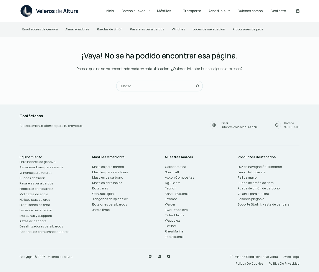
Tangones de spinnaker (110, 199)
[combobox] (154, 86)
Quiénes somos (250, 10)
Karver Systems (177, 193)
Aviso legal (291, 257)
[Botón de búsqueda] (197, 86)
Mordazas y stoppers (36, 215)
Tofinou (171, 226)
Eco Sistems (174, 236)
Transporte (192, 10)
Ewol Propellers (176, 209)
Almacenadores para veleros (41, 167)
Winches (178, 29)
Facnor (170, 188)
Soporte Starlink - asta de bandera (263, 204)
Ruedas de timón (109, 29)
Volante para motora (253, 193)
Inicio (109, 10)
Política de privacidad (284, 263)
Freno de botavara (252, 172)
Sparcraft (172, 172)
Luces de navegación (209, 29)
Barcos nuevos (133, 10)
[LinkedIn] (159, 256)
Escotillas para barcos (36, 188)
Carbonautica (175, 166)
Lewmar (171, 199)
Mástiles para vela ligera (110, 172)
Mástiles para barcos (108, 166)
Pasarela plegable (251, 199)
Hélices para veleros (35, 199)
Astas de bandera (33, 221)
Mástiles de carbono (107, 177)
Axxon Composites (179, 177)
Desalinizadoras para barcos (41, 226)
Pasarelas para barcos (147, 29)
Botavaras (100, 188)
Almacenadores (77, 29)
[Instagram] (150, 256)
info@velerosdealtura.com (240, 127)
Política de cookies (249, 263)
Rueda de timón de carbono (259, 188)
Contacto (278, 10)
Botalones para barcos (109, 204)
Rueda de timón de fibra (256, 183)
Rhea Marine (174, 231)
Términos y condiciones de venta (254, 257)
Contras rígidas (103, 193)
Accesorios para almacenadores (44, 231)
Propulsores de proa (248, 29)
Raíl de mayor (248, 177)
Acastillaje (217, 10)
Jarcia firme (101, 209)
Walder (170, 204)
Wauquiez (172, 220)
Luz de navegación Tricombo (260, 166)
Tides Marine (174, 215)
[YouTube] (168, 256)
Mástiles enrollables (107, 183)
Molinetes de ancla (34, 194)
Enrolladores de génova (40, 29)
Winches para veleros (36, 172)
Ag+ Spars (172, 183)
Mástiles (164, 10)
